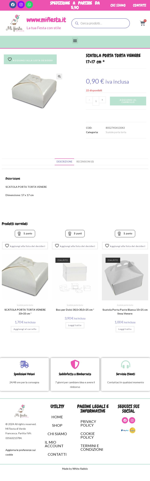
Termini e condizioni (91, 447)
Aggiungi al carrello (128, 100)
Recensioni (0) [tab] (85, 161)
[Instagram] (21, 4)
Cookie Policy (87, 435)
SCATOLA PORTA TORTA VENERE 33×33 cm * (25, 311)
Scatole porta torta (116, 132)
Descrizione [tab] (64, 161)
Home (57, 417)
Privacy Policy (88, 423)
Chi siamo (118, 5)
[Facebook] (12, 4)
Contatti (139, 5)
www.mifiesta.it (46, 20)
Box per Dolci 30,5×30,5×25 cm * (75, 309)
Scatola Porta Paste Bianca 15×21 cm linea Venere (125, 311)
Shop (57, 425)
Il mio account (54, 444)
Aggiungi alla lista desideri (32, 60)
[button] (75, 41)
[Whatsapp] (29, 4)
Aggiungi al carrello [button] (25, 329)
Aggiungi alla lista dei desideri (27, 246)
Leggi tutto (75, 325)
